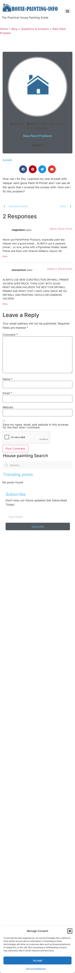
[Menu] (67, 11)
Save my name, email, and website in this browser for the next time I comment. (36, 426)
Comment (10, 334)
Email (7, 393)
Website (8, 407)
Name (8, 379)
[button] (70, 931)
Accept (37, 960)
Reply (5, 256)
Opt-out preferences (36, 968)
